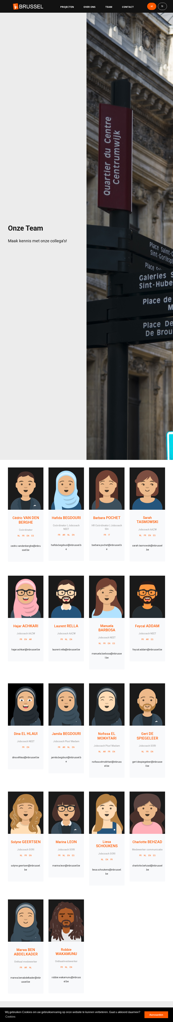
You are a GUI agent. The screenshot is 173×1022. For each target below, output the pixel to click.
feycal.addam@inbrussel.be (147, 649)
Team (108, 6)
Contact (128, 6)
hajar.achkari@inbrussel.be (25, 649)
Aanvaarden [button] (156, 1014)
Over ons (89, 6)
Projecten (67, 6)
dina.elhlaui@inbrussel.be (25, 757)
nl (152, 6)
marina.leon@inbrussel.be (66, 865)
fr (162, 6)
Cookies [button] (10, 1016)
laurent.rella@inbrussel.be (66, 649)
